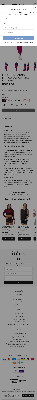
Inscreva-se (18, 38)
